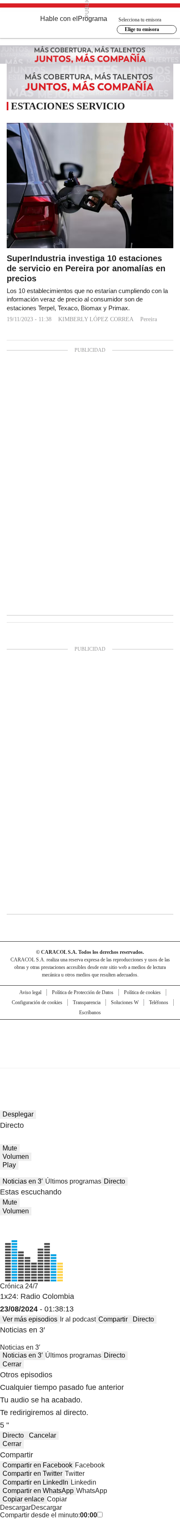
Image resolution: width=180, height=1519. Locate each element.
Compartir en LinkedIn (35, 1482)
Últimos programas (73, 1181)
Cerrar (12, 1364)
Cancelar (42, 1435)
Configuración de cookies (37, 1002)
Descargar (15, 1507)
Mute (10, 1148)
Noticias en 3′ (23, 1181)
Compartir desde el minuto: (48, 1515)
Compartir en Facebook (37, 1465)
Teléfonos (158, 1002)
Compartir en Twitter (32, 1473)
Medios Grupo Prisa (90, 1059)
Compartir (113, 1319)
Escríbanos (90, 1012)
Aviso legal (30, 992)
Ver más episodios (30, 1319)
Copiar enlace (23, 1499)
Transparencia (86, 1002)
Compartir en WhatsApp (38, 1490)
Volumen (16, 1156)
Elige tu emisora (142, 29)
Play (9, 1164)
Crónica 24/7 (19, 1286)
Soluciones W (125, 1002)
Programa (92, 18)
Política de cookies (142, 992)
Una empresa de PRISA (90, 1038)
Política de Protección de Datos (82, 992)
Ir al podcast (78, 1319)
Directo (114, 1181)
